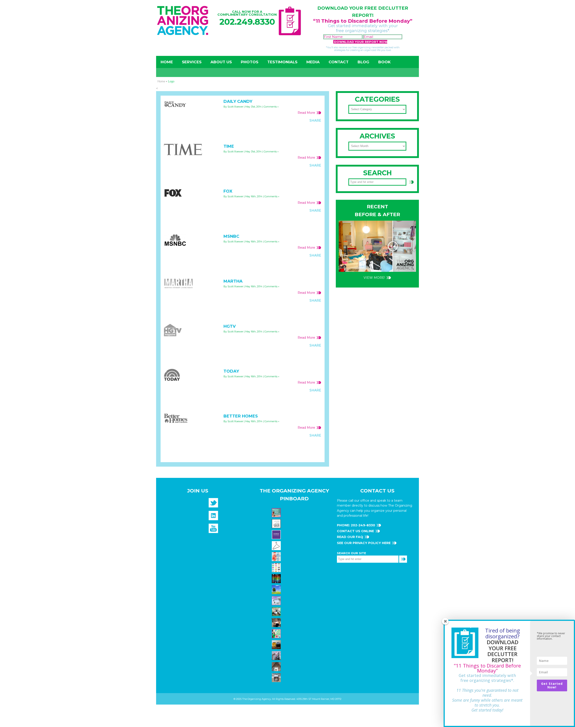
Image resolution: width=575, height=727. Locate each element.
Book (384, 62)
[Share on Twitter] (298, 131)
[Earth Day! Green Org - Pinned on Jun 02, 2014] (277, 589)
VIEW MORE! (374, 278)
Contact (339, 62)
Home (167, 62)
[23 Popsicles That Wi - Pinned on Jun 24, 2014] (277, 556)
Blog (363, 62)
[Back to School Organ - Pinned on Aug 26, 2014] (277, 512)
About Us (221, 62)
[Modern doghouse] (277, 677)
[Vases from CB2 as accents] (277, 655)
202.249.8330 (247, 22)
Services (191, 62)
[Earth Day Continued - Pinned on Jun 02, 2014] (277, 622)
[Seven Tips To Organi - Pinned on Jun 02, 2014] (277, 633)
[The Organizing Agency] (213, 504)
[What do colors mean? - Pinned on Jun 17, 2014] (277, 578)
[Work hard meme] (277, 523)
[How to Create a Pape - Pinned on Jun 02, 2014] (277, 600)
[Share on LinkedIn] (316, 131)
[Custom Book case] (277, 666)
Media (313, 62)
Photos (249, 62)
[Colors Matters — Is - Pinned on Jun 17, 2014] (277, 567)
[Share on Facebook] (288, 131)
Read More (306, 113)
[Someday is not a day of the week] (277, 534)
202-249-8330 (362, 525)
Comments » (271, 106)
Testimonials (282, 62)
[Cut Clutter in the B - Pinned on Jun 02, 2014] (277, 611)
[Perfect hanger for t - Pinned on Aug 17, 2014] (277, 545)
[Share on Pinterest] (307, 131)
